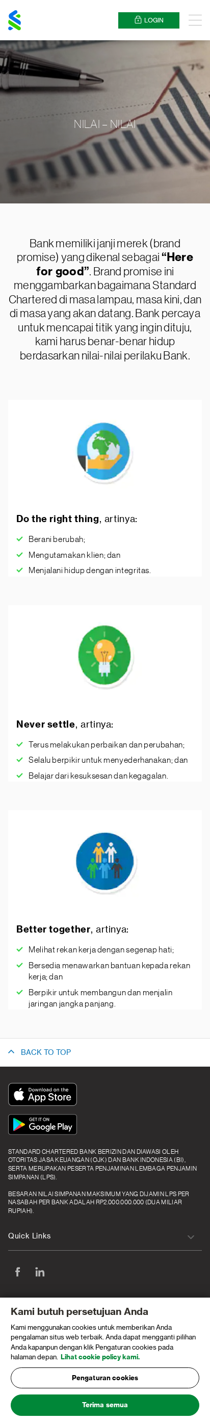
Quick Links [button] (29, 1236)
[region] (105, 1360)
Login (154, 20)
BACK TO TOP (46, 1052)
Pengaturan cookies (105, 1378)
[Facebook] (17, 1272)
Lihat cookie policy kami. (100, 1357)
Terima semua (105, 1405)
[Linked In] (40, 1272)
